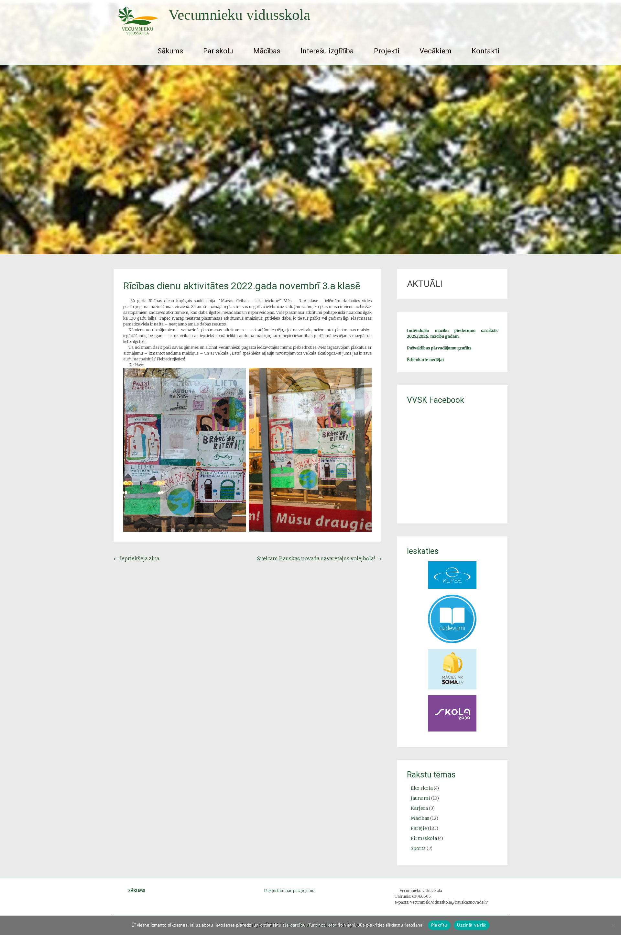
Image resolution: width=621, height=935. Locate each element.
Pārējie (419, 828)
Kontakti (485, 51)
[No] (613, 925)
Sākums (170, 51)
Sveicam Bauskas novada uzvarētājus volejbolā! (319, 558)
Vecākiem (435, 51)
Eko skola (422, 788)
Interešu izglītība (327, 51)
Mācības (266, 51)
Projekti (386, 51)
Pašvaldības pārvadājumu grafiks (439, 348)
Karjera (419, 808)
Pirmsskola (424, 838)
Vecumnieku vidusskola (239, 14)
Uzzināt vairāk (471, 925)
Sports (418, 848)
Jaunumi (420, 798)
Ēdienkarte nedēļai (425, 359)
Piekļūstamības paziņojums (289, 890)
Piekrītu (439, 925)
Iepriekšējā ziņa (136, 558)
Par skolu (218, 51)
